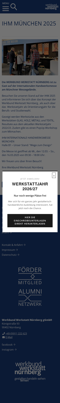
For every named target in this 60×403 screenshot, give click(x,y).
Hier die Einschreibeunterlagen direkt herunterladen (30, 220)
